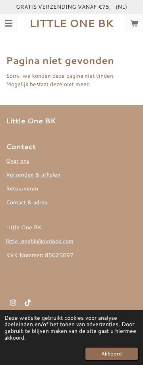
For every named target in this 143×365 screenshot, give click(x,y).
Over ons (17, 161)
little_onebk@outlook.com (39, 241)
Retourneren (22, 188)
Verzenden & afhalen (33, 175)
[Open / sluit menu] (8, 23)
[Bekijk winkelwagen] (134, 23)
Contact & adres (26, 202)
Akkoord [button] (111, 353)
